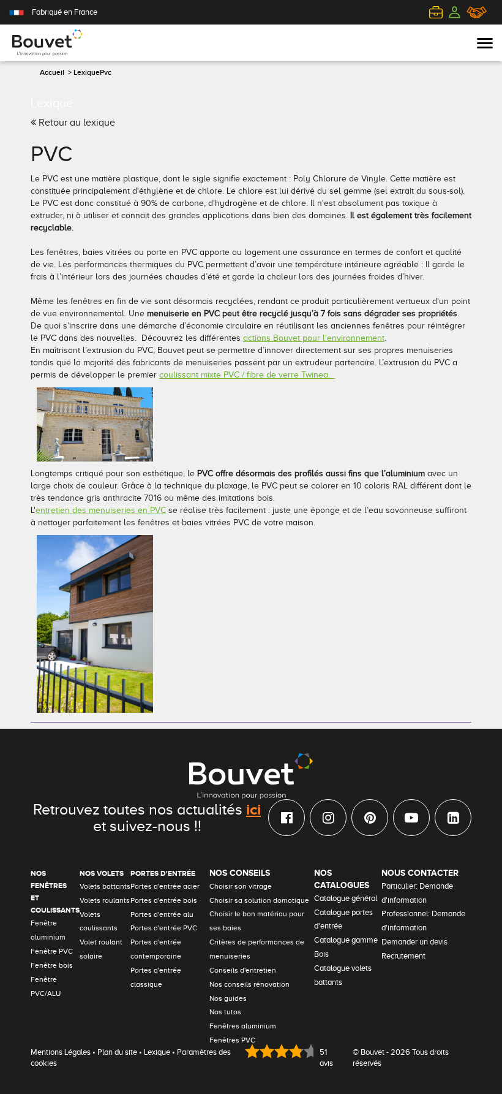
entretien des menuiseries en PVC (101, 510)
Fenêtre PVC (52, 951)
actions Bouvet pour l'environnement (313, 338)
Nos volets (102, 873)
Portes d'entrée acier (165, 886)
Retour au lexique (75, 122)
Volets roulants (105, 900)
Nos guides (228, 998)
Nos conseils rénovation (249, 984)
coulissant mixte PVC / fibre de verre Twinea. (247, 374)
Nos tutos (225, 1012)
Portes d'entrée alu (161, 914)
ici (253, 809)
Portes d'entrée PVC (163, 928)
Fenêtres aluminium (242, 1026)
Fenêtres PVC (232, 1040)
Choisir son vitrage (240, 886)
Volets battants (105, 886)
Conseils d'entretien (242, 970)
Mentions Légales (61, 1052)
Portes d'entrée (162, 873)
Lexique (157, 1052)
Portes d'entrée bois (163, 900)
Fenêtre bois (52, 965)
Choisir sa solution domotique (259, 900)
